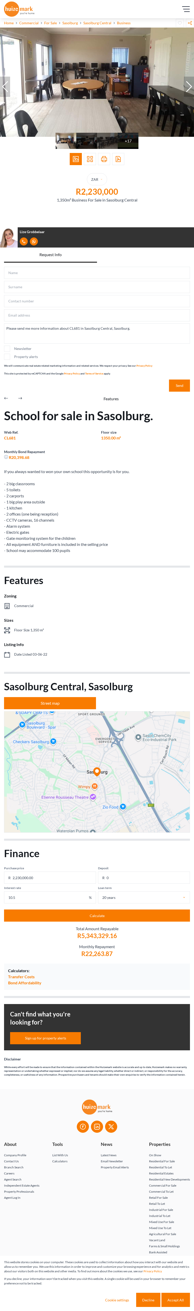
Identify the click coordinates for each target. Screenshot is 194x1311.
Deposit (103, 868)
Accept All (175, 1300)
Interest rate (12, 888)
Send (179, 385)
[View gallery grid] (90, 159)
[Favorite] (180, 23)
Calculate (97, 916)
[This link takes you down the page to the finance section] (6, 457)
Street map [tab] (50, 703)
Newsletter (23, 348)
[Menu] (186, 9)
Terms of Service (94, 373)
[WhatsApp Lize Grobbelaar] (34, 241)
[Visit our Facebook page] (83, 1127)
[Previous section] (6, 399)
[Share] (190, 23)
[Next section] (20, 399)
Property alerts (26, 356)
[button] (5, 87)
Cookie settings (117, 1300)
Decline (148, 1300)
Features (111, 398)
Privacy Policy (144, 365)
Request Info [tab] (50, 254)
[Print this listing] (104, 159)
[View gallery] (76, 159)
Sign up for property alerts (45, 1038)
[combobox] (149, 897)
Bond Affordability (24, 982)
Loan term (105, 888)
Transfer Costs (21, 976)
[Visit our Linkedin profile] (97, 1127)
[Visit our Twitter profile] (111, 1127)
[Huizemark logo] (19, 9)
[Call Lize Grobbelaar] (24, 241)
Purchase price (14, 868)
